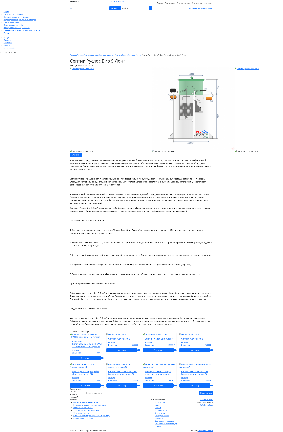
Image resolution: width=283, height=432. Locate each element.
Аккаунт (7, 37)
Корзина (7, 40)
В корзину (85, 358)
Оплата (158, 426)
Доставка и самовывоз (164, 421)
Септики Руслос (135, 55)
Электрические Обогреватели (17, 27)
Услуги (160, 3)
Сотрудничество (162, 415)
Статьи (180, 3)
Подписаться (206, 393)
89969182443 (9, 48)
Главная (73, 55)
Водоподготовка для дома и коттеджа (20, 19)
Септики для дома (11, 22)
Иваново (7, 45)
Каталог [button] (114, 8)
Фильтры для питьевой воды (16, 17)
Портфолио (170, 3)
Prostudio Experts (205, 430)
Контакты (208, 3)
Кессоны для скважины (13, 14)
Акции (187, 3)
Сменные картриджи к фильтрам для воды (22, 30)
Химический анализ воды (166, 423)
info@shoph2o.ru (206, 405)
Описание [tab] (76, 155)
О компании (197, 3)
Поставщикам (161, 410)
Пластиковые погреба (13, 25)
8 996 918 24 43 (117, 1)
